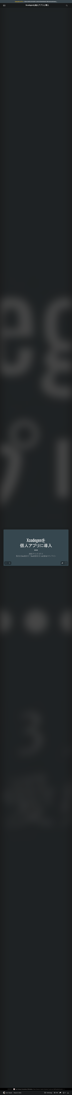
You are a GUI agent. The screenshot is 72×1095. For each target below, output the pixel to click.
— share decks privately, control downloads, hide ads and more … (36, 1)
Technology (49, 1092)
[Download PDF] (68, 1092)
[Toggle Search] (66, 5)
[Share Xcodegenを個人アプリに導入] (60, 1093)
